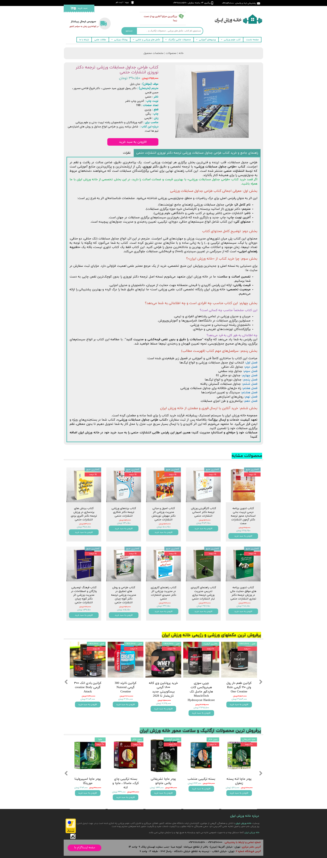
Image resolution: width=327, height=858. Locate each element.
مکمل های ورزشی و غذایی (148, 39)
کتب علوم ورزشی (232, 39)
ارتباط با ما (84, 39)
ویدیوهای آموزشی (207, 39)
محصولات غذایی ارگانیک (179, 39)
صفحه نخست (252, 39)
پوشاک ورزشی (121, 39)
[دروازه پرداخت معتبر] (71, 832)
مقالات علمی (100, 39)
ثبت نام (119, 2)
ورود (127, 2)
